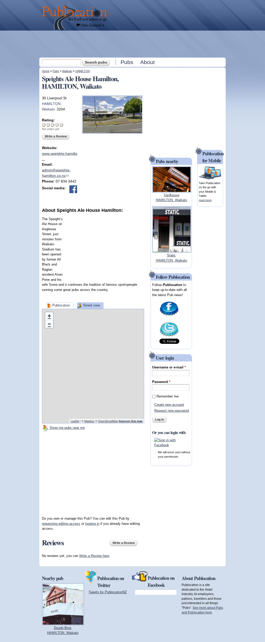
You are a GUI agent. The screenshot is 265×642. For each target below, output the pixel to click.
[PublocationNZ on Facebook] (169, 315)
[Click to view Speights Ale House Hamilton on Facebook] (73, 189)
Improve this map (131, 421)
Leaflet (75, 421)
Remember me (168, 396)
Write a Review (56, 136)
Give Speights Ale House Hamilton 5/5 (62, 125)
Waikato (67, 71)
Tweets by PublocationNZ (108, 592)
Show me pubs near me (67, 428)
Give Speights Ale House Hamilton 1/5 (44, 125)
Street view (91, 305)
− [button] (49, 324)
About (147, 62)
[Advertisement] (133, 43)
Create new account (169, 405)
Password (161, 382)
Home (45, 71)
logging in (92, 524)
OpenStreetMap (108, 421)
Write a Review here (94, 556)
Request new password (171, 411)
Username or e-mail (169, 367)
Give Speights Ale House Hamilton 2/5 (48, 125)
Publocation (61, 305)
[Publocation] (75, 17)
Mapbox (89, 421)
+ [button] (49, 316)
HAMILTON (82, 71)
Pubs (127, 62)
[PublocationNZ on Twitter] (169, 336)
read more (205, 200)
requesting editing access (61, 524)
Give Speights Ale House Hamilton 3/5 (53, 125)
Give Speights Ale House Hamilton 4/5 (57, 125)
